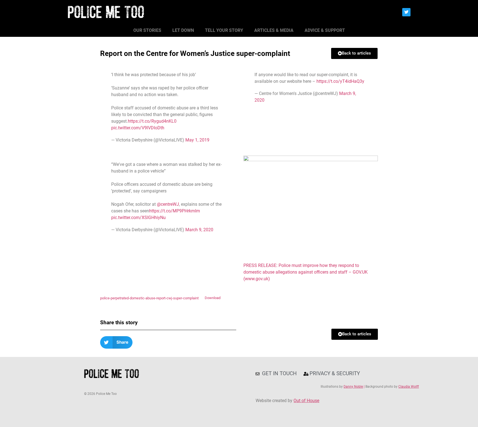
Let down (183, 30)
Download (212, 298)
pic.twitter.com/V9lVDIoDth (137, 127)
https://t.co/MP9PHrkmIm (174, 211)
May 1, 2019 (197, 140)
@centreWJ (168, 204)
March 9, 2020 (199, 229)
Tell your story (224, 30)
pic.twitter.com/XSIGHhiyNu (138, 217)
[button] (116, 342)
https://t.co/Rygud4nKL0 (152, 121)
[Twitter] (406, 12)
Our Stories (147, 30)
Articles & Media (273, 30)
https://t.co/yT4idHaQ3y (340, 81)
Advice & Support (325, 30)
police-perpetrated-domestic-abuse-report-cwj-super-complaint (149, 298)
